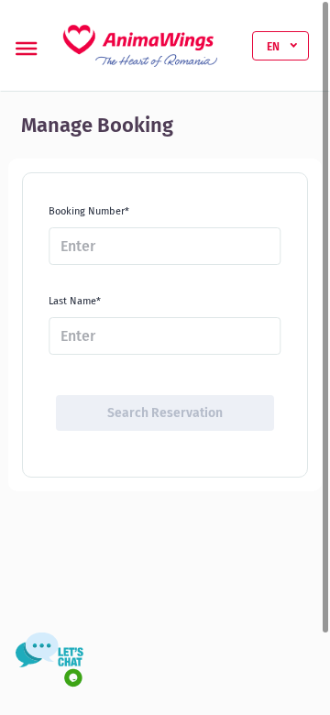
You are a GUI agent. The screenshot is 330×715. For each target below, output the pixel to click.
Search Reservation (165, 413)
